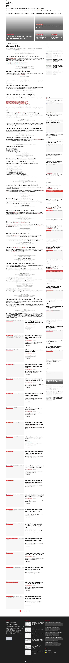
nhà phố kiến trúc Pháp (16, 212)
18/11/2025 (34, 570)
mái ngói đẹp (39, 225)
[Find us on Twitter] (7, 647)
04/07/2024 (54, 328)
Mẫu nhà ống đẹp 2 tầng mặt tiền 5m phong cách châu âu (34, 350)
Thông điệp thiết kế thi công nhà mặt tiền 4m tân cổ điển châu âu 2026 (34, 554)
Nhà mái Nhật (49, 230)
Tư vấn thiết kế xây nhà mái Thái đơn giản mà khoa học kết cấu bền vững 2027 (57, 54)
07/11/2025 (34, 585)
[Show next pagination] (28, 611)
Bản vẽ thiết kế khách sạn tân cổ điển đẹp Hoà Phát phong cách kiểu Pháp (54, 381)
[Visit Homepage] (9, 3)
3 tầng (46, 622)
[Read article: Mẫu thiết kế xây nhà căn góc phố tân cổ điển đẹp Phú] (15, 413)
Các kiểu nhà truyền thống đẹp (12, 538)
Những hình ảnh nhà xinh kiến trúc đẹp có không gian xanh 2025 (17, 64)
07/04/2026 (34, 382)
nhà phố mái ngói (19, 222)
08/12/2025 (54, 153)
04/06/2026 (54, 348)
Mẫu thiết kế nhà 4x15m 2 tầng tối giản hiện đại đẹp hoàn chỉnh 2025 (33, 481)
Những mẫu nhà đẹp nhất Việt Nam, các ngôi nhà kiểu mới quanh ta (17, 103)
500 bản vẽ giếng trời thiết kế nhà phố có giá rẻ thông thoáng (16, 63)
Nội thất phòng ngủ (56, 635)
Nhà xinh (54, 632)
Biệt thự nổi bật (9, 596)
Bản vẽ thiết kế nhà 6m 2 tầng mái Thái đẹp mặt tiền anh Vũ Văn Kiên (56, 37)
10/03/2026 (34, 396)
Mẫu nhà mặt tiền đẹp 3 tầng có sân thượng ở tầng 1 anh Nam (34, 394)
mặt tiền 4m (19, 144)
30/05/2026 (52, 40)
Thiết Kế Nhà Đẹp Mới (14, 659)
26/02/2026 (54, 308)
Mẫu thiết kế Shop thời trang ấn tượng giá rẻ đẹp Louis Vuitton (58, 398)
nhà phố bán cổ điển (21, 229)
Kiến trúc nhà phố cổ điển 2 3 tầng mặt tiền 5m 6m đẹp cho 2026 (33, 510)
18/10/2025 (34, 599)
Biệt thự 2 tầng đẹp (51, 622)
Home (6, 43)
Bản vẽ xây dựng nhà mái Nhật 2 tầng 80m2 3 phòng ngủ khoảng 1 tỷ (53, 287)
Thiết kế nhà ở (55, 642)
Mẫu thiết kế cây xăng (54, 630)
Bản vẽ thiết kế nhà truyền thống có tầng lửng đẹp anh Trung (54, 266)
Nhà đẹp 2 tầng (59, 632)
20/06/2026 (37, 29)
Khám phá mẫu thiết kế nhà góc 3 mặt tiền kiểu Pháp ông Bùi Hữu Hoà (41, 37)
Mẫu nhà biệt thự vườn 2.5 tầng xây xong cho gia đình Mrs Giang (54, 327)
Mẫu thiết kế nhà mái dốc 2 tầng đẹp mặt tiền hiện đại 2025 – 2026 (34, 583)
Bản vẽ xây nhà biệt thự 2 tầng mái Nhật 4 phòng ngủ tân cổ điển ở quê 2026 (54, 246)
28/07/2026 (54, 112)
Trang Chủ (8, 8)
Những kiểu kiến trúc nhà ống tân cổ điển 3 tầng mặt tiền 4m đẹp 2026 (34, 466)
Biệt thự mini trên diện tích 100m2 (50, 625)
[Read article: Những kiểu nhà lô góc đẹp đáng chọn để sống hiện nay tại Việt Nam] (15, 428)
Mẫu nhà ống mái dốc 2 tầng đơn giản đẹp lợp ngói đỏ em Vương (33, 539)
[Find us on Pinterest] (9, 647)
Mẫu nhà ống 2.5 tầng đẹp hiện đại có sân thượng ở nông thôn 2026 (54, 307)
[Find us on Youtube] (51, 47)
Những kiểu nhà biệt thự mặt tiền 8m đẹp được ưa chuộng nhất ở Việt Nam (54, 121)
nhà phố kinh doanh (19, 247)
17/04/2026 (34, 369)
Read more (28, 329)
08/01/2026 (54, 248)
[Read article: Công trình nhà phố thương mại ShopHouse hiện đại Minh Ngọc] (15, 602)
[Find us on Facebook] (46, 47)
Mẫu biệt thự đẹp (50, 210)
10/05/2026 (34, 340)
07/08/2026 (15, 40)
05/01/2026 (34, 483)
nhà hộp (14, 251)
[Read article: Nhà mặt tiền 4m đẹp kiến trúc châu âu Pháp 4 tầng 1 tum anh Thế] (15, 573)
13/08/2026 (48, 382)
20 (26, 611)
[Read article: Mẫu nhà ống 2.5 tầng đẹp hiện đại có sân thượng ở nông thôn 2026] (54, 314)
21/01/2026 (34, 454)
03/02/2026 (54, 288)
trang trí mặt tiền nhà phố (12, 225)
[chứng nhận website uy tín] (15, 642)
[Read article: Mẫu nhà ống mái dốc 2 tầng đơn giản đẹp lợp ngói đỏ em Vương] (15, 544)
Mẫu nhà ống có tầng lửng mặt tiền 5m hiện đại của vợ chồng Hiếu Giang (34, 438)
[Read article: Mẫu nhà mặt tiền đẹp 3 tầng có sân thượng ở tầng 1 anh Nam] (15, 399)
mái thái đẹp (18, 81)
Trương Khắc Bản (10, 40)
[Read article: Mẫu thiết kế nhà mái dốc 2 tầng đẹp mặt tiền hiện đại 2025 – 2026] (15, 587)
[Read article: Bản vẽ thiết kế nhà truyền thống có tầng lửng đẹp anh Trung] (54, 274)
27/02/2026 (34, 411)
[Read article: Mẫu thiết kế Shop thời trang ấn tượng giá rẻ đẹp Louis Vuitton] (49, 399)
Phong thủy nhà (53, 637)
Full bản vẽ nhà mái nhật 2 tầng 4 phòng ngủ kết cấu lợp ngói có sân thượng (54, 206)
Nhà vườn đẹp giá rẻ (49, 632)
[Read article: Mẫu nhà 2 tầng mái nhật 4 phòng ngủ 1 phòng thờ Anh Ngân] (28, 647)
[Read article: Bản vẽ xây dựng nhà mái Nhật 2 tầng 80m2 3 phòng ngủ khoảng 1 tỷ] (54, 294)
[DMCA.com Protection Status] (9, 638)
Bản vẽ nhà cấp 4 (48, 627)
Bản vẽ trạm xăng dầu (55, 627)
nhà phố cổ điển (21, 74)
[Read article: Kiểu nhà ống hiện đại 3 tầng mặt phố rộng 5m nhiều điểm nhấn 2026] (15, 326)
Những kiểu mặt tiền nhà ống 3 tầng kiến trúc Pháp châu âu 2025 (54, 141)
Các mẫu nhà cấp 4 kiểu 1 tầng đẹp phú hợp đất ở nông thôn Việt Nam (58, 66)
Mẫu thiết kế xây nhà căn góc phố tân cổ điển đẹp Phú (33, 408)
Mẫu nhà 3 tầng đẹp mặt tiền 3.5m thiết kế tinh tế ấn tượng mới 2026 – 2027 (58, 387)
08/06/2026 (37, 40)
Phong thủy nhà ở (59, 637)
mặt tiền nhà (20, 113)
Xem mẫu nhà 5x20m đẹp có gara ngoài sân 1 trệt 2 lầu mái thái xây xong (54, 347)
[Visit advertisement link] (54, 85)
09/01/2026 (34, 469)
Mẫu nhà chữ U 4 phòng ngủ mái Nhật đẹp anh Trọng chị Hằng (54, 226)
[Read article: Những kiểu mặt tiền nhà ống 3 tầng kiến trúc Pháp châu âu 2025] (54, 148)
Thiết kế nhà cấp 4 (48, 640)
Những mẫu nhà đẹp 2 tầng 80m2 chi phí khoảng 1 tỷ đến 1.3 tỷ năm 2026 (58, 60)
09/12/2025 (34, 512)
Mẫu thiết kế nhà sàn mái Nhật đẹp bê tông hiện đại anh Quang (37, 651)
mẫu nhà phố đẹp (12, 58)
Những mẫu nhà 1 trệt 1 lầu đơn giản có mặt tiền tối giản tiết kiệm (54, 101)
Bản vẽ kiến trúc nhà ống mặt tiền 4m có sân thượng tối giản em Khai (34, 379)
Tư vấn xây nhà (48, 645)
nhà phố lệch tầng (38, 139)
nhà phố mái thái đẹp (24, 274)
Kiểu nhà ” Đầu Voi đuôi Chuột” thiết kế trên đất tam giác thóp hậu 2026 (34, 496)
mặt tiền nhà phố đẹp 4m (16, 235)
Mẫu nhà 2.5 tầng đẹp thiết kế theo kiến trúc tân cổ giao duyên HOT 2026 (33, 337)
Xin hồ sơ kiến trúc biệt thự (56, 645)
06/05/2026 (34, 353)
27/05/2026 (34, 324)
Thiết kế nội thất (9, 13)
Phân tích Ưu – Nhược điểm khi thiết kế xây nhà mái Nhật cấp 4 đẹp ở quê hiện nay (58, 392)
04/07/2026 (54, 268)
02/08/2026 (54, 395)
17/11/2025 (54, 188)
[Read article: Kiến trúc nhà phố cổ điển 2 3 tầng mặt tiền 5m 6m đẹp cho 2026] (15, 515)
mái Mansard (39, 213)
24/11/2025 (34, 556)
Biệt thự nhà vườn (59, 625)
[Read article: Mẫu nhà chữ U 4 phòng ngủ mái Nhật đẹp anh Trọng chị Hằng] (54, 234)
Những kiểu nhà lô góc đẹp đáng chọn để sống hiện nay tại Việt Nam (34, 423)
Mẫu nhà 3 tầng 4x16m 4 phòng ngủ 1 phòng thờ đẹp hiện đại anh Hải (34, 452)
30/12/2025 (34, 498)
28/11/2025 (34, 541)
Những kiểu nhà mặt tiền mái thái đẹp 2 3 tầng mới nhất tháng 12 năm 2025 (34, 525)
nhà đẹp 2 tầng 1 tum (17, 181)
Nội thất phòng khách (49, 635)
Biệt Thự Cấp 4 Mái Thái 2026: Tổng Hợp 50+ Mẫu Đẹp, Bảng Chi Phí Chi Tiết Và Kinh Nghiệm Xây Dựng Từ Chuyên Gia (55, 191)
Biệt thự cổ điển (58, 622)
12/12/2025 (54, 228)
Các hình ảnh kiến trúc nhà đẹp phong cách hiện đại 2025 (16, 102)
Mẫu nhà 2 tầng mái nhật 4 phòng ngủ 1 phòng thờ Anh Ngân (37, 646)
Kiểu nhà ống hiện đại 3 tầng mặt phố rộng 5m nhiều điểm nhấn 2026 (34, 321)
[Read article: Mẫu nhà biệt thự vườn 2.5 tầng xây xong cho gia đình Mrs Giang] (54, 334)
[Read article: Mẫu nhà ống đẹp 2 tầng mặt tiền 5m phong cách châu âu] (15, 355)
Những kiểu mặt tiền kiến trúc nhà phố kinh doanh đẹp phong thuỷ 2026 (54, 162)
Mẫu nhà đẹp (47, 630)
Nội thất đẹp (47, 637)
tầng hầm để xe (29, 295)
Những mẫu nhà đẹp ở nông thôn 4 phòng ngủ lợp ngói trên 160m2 (53, 186)
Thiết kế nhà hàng (55, 640)
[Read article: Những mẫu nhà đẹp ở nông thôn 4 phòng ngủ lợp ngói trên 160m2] (54, 194)
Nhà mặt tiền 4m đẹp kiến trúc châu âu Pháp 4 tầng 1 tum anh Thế (34, 568)
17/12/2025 (54, 173)
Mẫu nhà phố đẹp (10, 34)
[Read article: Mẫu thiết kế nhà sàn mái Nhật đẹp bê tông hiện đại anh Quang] (28, 652)
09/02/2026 (34, 425)
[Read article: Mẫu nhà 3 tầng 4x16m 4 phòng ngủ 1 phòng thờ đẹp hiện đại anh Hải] (15, 457)
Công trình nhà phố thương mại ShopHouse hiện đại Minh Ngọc (33, 597)
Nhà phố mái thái (17, 77)
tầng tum (15, 239)
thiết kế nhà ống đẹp (49, 642)
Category (9, 43)
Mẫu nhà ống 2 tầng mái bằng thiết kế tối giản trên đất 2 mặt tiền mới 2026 (33, 366)
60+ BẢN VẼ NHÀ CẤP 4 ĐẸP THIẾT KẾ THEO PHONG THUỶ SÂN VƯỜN (58, 72)
